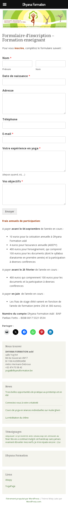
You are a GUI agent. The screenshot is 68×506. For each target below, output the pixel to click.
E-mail (7, 134)
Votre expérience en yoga (21, 148)
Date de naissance (16, 76)
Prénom (6, 69)
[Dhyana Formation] (34, 27)
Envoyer (9, 211)
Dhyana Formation (16, 455)
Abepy (8, 479)
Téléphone (9, 119)
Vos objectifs (12, 181)
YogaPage (10, 486)
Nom (7, 58)
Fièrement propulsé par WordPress (22, 498)
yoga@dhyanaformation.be (19, 370)
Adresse (8, 90)
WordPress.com (33, 501)
